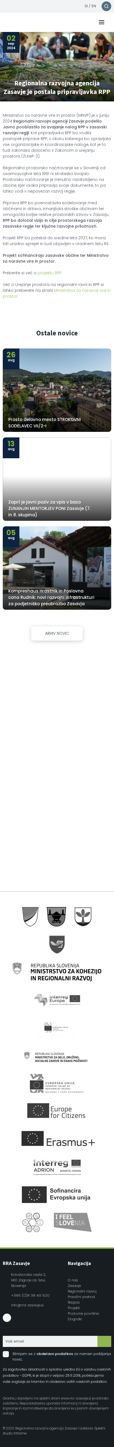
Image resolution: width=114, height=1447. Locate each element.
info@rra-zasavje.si (27, 1305)
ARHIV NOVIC (57, 633)
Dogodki (75, 1319)
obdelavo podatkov (55, 1353)
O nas (73, 1280)
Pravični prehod (81, 1296)
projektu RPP (49, 273)
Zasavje (74, 1285)
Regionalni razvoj (82, 1291)
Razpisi (74, 1302)
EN (94, 6)
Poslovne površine (83, 1313)
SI (86, 6)
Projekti (74, 1308)
